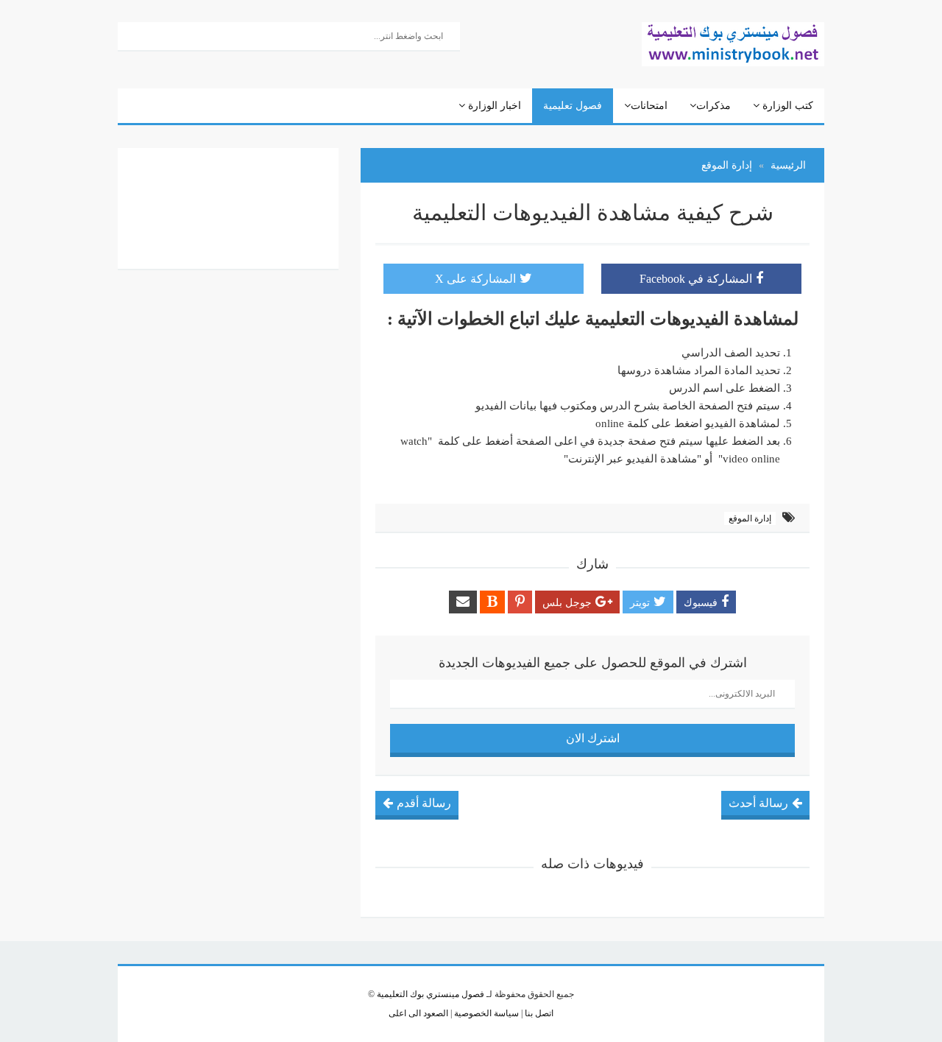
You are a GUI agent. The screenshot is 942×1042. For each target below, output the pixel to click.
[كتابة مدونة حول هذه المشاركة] (492, 602)
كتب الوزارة (786, 105)
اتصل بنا (538, 1013)
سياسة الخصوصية (485, 1013)
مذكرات (713, 105)
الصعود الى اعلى (418, 1013)
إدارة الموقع (750, 518)
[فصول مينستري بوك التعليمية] (733, 43)
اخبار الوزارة (493, 105)
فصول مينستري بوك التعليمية (430, 994)
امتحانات (649, 105)
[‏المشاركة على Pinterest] (520, 602)
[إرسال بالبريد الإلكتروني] (463, 602)
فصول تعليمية (572, 105)
